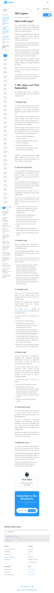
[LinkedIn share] (43, 11)
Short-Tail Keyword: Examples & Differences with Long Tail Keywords (6, 270)
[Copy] (38, 9)
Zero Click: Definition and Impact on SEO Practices (6, 276)
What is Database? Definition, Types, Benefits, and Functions (6, 248)
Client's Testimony (7, 572)
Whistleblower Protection (33, 559)
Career (29, 554)
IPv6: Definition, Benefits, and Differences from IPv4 (6, 225)
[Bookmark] (38, 13)
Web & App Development (9, 556)
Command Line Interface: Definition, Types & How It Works (6, 236)
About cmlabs (31, 549)
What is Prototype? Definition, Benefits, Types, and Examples (6, 254)
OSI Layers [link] (28, 9)
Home (16, 9)
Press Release (31, 556)
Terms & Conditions (32, 569)
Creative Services (7, 554)
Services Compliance (32, 562)
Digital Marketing (7, 551)
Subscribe (31, 510)
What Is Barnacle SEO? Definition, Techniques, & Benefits (5, 213)
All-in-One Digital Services (9, 549)
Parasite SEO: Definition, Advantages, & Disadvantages (5, 219)
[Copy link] (51, 11)
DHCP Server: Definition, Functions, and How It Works (6, 242)
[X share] (46, 11)
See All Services (7, 559)
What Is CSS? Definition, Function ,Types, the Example (6, 265)
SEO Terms (21, 9)
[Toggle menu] (47, 2)
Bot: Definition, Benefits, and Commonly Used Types (5, 230)
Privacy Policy (31, 572)
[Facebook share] (48, 11)
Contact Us (30, 551)
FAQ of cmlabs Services (9, 574)
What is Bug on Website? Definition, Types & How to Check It (6, 259)
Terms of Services (31, 574)
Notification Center (8, 569)
